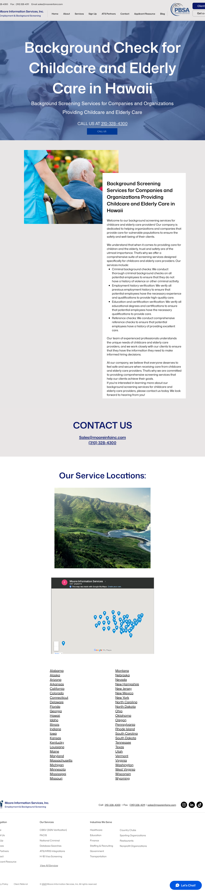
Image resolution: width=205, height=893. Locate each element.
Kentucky (57, 742)
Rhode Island (125, 729)
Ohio (119, 711)
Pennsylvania (125, 724)
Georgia (56, 711)
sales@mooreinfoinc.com (50, 4)
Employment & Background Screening (25, 806)
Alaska (55, 675)
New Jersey (123, 688)
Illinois (54, 724)
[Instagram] (184, 805)
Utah (119, 751)
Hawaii (55, 715)
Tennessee (123, 742)
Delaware (57, 702)
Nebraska (122, 675)
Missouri (56, 778)
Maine (54, 751)
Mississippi (58, 774)
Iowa (53, 733)
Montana (122, 670)
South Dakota (125, 738)
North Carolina (126, 702)
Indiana (55, 729)
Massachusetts (61, 760)
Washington (124, 765)
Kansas (55, 738)
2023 (44, 884)
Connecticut (59, 697)
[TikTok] (200, 805)
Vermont (121, 756)
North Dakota (125, 706)
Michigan (57, 765)
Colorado (57, 693)
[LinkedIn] (192, 805)
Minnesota (58, 769)
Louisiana (57, 747)
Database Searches (51, 845)
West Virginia (125, 769)
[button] (79, 14)
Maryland (57, 756)
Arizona (55, 679)
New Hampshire (127, 684)
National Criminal (50, 840)
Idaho (54, 720)
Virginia (121, 760)
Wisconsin (123, 774)
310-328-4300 (114, 123)
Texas (119, 747)
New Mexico (124, 693)
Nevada (121, 679)
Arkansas (57, 684)
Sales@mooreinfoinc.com (102, 437)
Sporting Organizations (133, 835)
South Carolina (126, 733)
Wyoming (122, 778)
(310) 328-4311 (137, 805)
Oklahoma (123, 715)
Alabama (57, 670)
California (57, 688)
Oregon (120, 720)
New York (122, 697)
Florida (55, 706)
